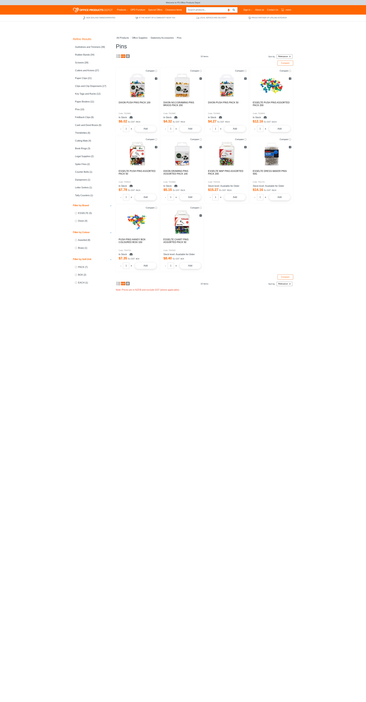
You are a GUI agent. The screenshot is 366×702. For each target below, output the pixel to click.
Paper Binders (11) (84, 101)
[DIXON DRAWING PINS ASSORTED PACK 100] (182, 154)
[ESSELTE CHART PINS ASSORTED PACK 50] (182, 222)
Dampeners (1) (82, 180)
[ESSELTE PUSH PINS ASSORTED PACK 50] (137, 154)
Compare (150, 71)
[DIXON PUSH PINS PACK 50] (227, 85)
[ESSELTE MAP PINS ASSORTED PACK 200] (227, 154)
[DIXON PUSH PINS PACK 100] (137, 85)
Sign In (246, 10)
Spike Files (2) (82, 164)
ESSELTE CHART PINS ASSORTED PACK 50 (176, 240)
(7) (83, 267)
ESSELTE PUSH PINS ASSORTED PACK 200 (271, 103)
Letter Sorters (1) (83, 187)
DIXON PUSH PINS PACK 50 (223, 102)
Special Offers (155, 10)
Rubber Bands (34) (84, 55)
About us (259, 10)
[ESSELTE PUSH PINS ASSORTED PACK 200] (271, 85)
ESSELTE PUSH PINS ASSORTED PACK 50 (137, 172)
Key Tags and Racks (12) (88, 94)
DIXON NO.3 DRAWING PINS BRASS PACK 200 (178, 103)
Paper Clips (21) (83, 78)
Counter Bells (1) (83, 172)
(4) (82, 221)
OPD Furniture (138, 10)
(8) (84, 240)
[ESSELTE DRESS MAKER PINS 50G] (271, 154)
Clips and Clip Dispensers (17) (90, 86)
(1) (82, 248)
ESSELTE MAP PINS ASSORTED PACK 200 (225, 172)
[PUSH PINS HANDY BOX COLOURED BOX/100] (137, 222)
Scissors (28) (81, 62)
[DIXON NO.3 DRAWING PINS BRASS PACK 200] (182, 85)
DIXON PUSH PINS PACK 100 (134, 102)
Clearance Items (173, 10)
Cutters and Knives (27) (87, 70)
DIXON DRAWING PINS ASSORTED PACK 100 (175, 172)
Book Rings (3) (82, 148)
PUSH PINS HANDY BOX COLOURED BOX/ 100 (132, 240)
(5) (85, 213)
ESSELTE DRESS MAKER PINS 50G (270, 172)
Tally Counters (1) (84, 195)
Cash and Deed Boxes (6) (88, 125)
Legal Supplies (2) (84, 156)
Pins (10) (79, 109)
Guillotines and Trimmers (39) (90, 47)
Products (121, 10)
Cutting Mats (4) (83, 141)
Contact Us (272, 10)
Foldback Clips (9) (84, 117)
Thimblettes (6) (82, 133)
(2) (82, 275)
